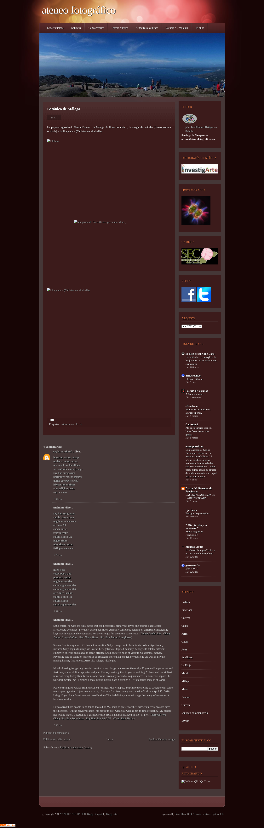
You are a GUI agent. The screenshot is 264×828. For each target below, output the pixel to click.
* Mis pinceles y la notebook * (196, 527)
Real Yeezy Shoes (88, 637)
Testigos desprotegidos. (198, 513)
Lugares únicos (55, 27)
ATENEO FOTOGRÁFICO (79, 10)
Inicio (109, 739)
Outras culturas (120, 27)
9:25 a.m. (58, 555)
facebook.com (158, 714)
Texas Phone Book (183, 814)
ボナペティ (192, 568)
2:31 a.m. (58, 499)
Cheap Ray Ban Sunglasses (68, 718)
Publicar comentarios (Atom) (76, 747)
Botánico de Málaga (63, 109)
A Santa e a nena (194, 394)
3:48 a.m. (58, 725)
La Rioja (186, 665)
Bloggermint (112, 814)
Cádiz (184, 625)
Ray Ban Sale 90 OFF (98, 718)
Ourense (185, 705)
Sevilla (185, 720)
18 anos (200, 27)
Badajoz (185, 602)
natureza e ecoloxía (71, 424)
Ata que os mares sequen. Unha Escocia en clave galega (199, 431)
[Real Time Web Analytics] (7, 825)
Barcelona (186, 610)
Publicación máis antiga (162, 739)
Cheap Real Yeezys (123, 718)
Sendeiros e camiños (147, 27)
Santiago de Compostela (194, 713)
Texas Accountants (201, 814)
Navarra (185, 697)
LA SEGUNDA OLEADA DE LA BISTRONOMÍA (200, 496)
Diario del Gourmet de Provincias (199, 490)
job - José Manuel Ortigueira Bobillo (201, 129)
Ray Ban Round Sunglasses (115, 637)
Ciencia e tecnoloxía (177, 27)
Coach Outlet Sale (151, 633)
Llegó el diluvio (194, 378)
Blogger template (95, 814)
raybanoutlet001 (63, 451)
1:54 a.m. (58, 611)
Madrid (185, 673)
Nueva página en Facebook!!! (194, 533)
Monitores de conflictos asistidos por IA (198, 411)
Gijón (184, 641)
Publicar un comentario (56, 732)
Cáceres (185, 617)
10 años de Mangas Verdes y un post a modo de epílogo (200, 552)
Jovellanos (187, 657)
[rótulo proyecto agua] (195, 224)
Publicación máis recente (56, 739)
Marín (184, 689)
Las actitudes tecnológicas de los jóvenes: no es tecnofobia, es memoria (201, 360)
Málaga (185, 681)
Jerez (184, 649)
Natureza (76, 27)
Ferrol (184, 633)
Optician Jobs (218, 814)
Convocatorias (96, 27)
